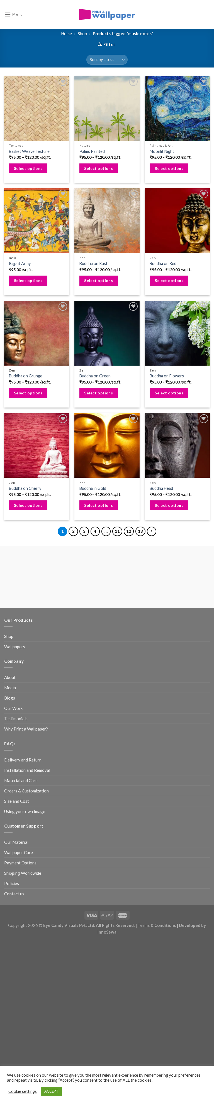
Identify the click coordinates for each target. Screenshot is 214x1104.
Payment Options (20, 862)
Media (10, 687)
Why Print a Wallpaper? (26, 728)
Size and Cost (16, 801)
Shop (82, 33)
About (10, 677)
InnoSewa (107, 931)
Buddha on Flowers (167, 375)
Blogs (9, 697)
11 (117, 531)
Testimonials (16, 718)
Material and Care (21, 780)
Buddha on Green (95, 375)
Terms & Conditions (157, 925)
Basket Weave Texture (29, 151)
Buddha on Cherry (25, 488)
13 (140, 531)
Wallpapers (14, 646)
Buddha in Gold (92, 488)
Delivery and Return (23, 759)
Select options (28, 168)
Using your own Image (24, 811)
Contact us (14, 893)
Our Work (13, 708)
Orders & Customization (26, 790)
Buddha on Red (163, 263)
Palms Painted (92, 151)
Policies (11, 883)
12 (128, 531)
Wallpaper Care (18, 852)
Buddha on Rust (93, 263)
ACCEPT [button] (51, 1091)
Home (66, 33)
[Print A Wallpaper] (107, 14)
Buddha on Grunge (25, 375)
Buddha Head (161, 488)
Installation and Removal (27, 770)
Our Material (16, 842)
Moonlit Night (162, 151)
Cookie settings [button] (22, 1091)
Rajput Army (20, 263)
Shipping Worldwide (22, 873)
